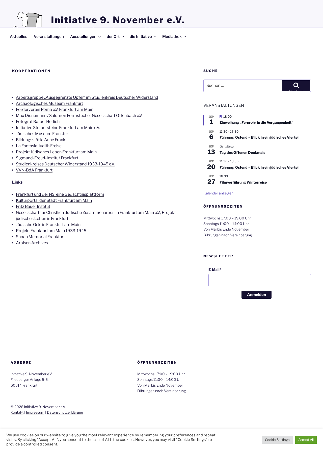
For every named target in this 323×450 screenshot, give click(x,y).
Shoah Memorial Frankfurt (40, 236)
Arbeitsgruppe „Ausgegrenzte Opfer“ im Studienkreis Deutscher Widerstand (87, 97)
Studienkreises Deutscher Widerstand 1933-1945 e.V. (65, 164)
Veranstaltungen (49, 36)
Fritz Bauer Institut (33, 206)
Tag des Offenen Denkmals (242, 152)
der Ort (113, 36)
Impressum (35, 412)
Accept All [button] (306, 440)
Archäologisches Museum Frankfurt (49, 103)
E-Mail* (214, 269)
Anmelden (256, 294)
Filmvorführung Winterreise (243, 182)
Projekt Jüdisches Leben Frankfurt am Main (56, 151)
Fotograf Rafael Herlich (38, 121)
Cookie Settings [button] (277, 440)
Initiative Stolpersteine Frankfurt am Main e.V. (58, 127)
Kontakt (17, 412)
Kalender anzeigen (218, 193)
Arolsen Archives (32, 242)
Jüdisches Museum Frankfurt (43, 133)
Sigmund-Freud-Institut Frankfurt (47, 158)
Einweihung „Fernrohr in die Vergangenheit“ (256, 122)
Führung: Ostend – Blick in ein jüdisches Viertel (259, 137)
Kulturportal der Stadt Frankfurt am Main (54, 200)
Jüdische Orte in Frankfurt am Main (48, 224)
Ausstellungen (83, 36)
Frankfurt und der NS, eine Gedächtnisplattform (60, 194)
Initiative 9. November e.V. (118, 20)
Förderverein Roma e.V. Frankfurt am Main (54, 109)
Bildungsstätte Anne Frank (40, 139)
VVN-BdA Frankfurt (34, 170)
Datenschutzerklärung (65, 412)
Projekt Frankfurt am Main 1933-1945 (51, 230)
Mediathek (172, 36)
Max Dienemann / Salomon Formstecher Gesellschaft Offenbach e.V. (79, 115)
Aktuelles (18, 36)
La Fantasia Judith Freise (39, 145)
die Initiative (141, 36)
